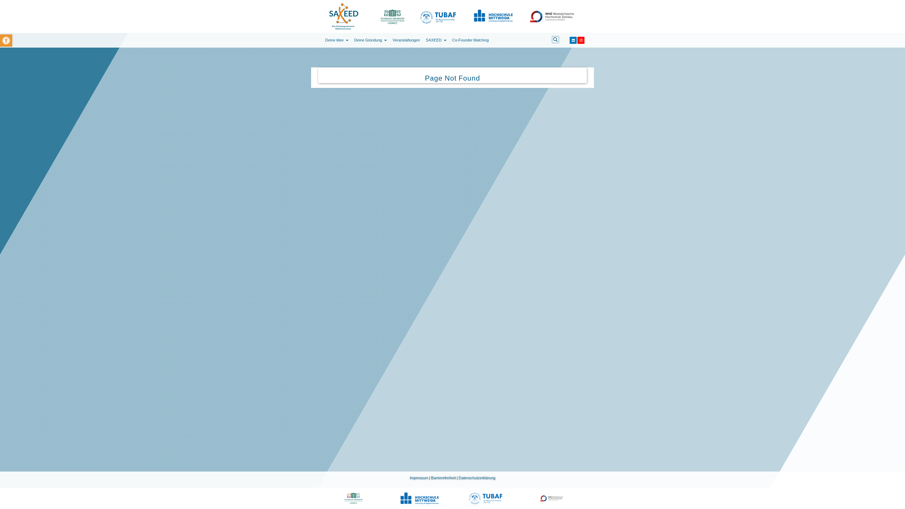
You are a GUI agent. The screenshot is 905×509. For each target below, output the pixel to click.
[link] (6, 40)
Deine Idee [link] (334, 40)
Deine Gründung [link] (368, 40)
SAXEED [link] (434, 40)
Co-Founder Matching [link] (470, 40)
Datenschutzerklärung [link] (477, 478)
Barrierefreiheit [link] (444, 478)
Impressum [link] (419, 478)
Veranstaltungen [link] (406, 40)
